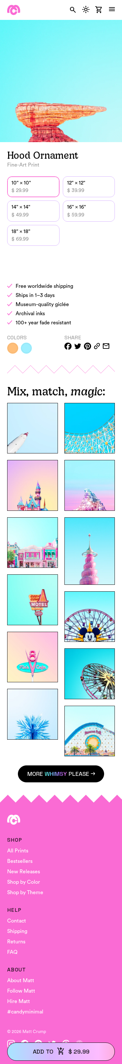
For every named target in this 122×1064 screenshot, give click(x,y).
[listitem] (12, 348)
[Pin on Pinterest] (87, 346)
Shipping (17, 931)
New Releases (23, 871)
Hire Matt (18, 1001)
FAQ (12, 952)
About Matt (20, 980)
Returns (16, 941)
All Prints (17, 850)
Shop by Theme (25, 892)
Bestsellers (20, 861)
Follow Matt (21, 991)
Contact (16, 921)
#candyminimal (25, 1011)
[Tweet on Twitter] (77, 346)
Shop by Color (23, 882)
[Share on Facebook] (68, 346)
